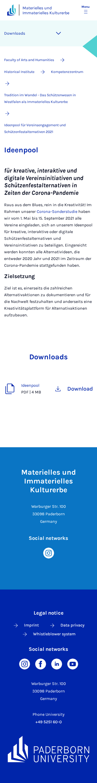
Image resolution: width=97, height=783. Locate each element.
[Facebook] (40, 663)
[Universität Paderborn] (48, 749)
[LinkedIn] (56, 663)
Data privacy (73, 625)
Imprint (31, 625)
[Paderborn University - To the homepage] (11, 10)
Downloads (14, 33)
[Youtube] (72, 663)
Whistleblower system (54, 633)
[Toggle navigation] (58, 33)
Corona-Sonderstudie (57, 211)
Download (80, 388)
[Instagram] (48, 552)
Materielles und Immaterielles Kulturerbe (46, 10)
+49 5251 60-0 (48, 721)
